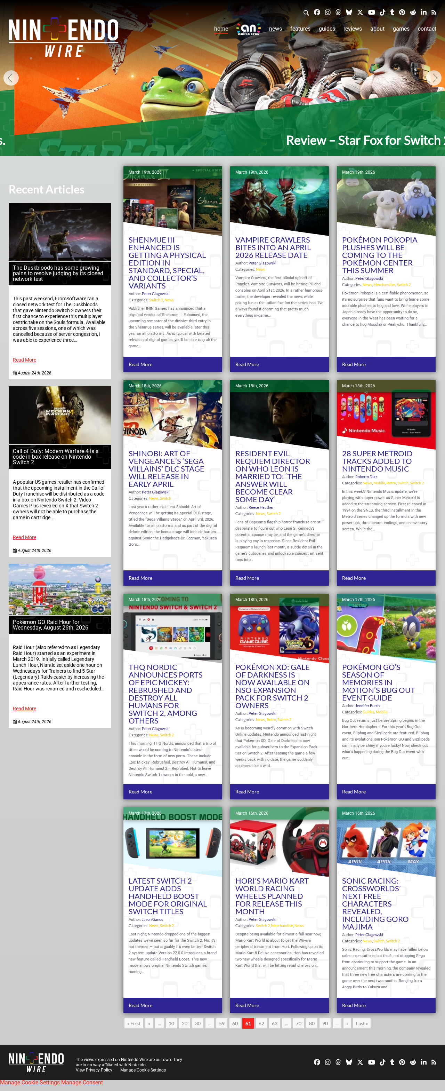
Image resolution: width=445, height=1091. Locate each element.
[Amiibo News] (248, 29)
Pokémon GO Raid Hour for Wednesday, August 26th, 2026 (50, 625)
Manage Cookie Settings (143, 1070)
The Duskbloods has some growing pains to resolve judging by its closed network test (58, 273)
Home (221, 28)
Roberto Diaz (366, 476)
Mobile (379, 483)
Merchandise (384, 284)
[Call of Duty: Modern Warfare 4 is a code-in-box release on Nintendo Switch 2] (60, 442)
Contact (427, 28)
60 (235, 1023)
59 (222, 1023)
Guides (327, 28)
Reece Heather (261, 507)
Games (401, 28)
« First (133, 1023)
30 (198, 1023)
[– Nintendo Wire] (63, 39)
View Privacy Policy (94, 1070)
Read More (24, 360)
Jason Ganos (152, 919)
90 (325, 1023)
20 (184, 1023)
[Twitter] (360, 12)
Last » (362, 1023)
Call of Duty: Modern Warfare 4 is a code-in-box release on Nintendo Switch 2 (56, 457)
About (377, 28)
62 (261, 1023)
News (275, 28)
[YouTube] (371, 12)
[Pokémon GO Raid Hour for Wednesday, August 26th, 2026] (60, 613)
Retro (391, 483)
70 (298, 1023)
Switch (165, 498)
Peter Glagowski (156, 293)
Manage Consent (82, 1082)
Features (300, 28)
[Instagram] (328, 12)
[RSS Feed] (433, 12)
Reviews (352, 28)
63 (274, 1023)
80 (312, 1023)
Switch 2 (156, 300)
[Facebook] (317, 12)
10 (171, 1023)
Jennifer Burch (367, 705)
